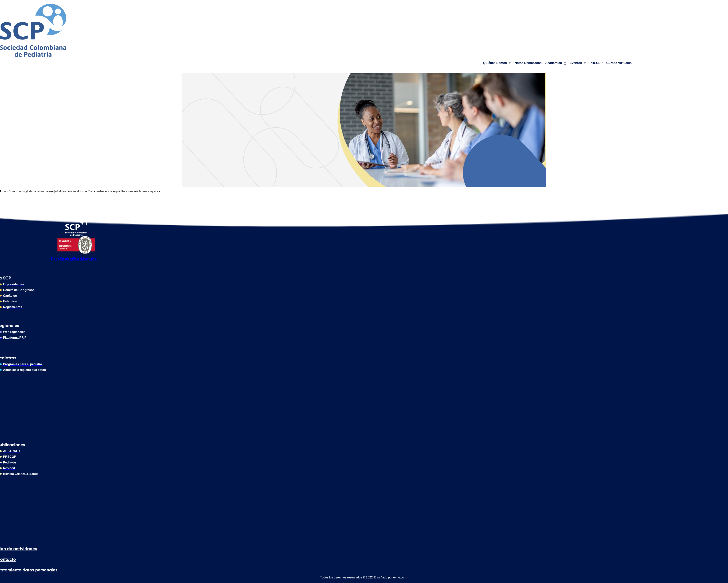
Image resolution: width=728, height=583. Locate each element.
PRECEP (596, 63)
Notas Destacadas (528, 63)
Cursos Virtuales (619, 63)
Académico (553, 63)
